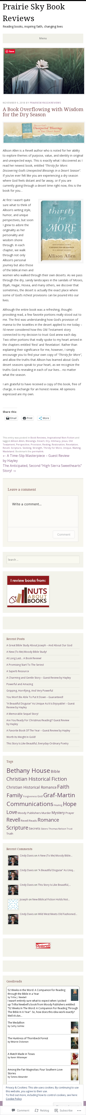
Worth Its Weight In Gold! (21, 737)
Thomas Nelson (57, 828)
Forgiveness (30, 796)
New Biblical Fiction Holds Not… (51, 899)
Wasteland (8, 451)
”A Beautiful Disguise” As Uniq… (56, 870)
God (40, 796)
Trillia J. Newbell (19, 997)
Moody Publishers (29, 813)
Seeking (27, 447)
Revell (6, 447)
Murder (46, 813)
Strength (37, 447)
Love (11, 811)
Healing (58, 805)
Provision (36, 444)
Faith (63, 786)
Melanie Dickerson (20, 1041)
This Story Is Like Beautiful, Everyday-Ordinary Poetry (37, 743)
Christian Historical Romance (31, 787)
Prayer (70, 813)
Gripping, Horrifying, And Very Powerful (29, 690)
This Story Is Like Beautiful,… (54, 885)
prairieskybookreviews (45, 102)
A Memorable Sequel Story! (22, 714)
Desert (40, 440)
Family (14, 795)
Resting (46, 444)
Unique (67, 447)
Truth (9, 833)
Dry (48, 440)
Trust (69, 828)
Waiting (76, 447)
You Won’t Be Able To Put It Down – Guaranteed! (34, 697)
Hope (69, 804)
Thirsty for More (52, 447)
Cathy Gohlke (17, 1026)
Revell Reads (29, 820)
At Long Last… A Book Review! (23, 658)
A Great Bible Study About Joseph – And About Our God (39, 645)
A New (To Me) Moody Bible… (55, 855)
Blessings (31, 440)
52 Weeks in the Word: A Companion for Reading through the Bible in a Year (36, 992)
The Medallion (16, 1022)
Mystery (58, 812)
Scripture (16, 447)
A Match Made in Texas (21, 1054)
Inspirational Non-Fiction (61, 437)
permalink (37, 451)
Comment (63, 534)
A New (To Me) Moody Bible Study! (26, 652)
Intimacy (56, 440)
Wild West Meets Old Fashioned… (57, 914)
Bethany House (28, 770)
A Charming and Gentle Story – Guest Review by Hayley (38, 677)
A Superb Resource (17, 671)
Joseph (24, 899)
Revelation (72, 444)
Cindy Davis (27, 855)
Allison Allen (17, 440)
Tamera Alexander (19, 1076)
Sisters (44, 828)
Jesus (64, 440)
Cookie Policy (14, 1099)
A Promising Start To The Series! (25, 664)
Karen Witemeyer (19, 1057)
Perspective (22, 444)
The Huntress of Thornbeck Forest (28, 1038)
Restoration (58, 444)
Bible (55, 771)
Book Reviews (38, 437)
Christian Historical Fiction (36, 778)
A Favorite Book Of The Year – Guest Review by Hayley (38, 730)
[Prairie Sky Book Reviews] (44, 93)
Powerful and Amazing (19, 684)
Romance (48, 819)
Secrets (34, 828)
